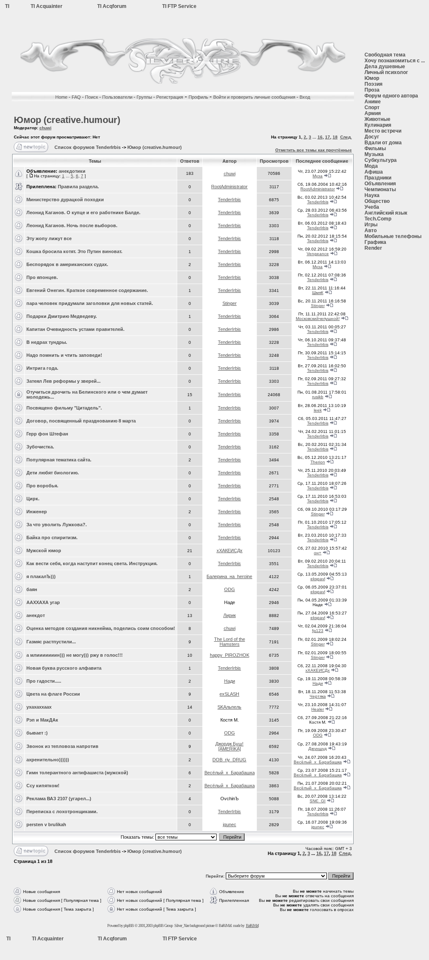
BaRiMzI (252, 925)
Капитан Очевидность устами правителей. (75, 329)
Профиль (199, 97)
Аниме (372, 102)
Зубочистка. (40, 446)
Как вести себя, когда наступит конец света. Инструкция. (92, 563)
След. (346, 137)
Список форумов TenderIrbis (87, 147)
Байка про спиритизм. (52, 537)
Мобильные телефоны (392, 236)
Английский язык (385, 213)
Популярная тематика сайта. (58, 459)
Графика (375, 242)
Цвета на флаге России (53, 693)
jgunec (229, 824)
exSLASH (229, 693)
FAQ (76, 97)
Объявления (380, 184)
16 (320, 137)
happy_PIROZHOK (229, 655)
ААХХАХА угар (43, 602)
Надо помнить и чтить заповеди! (64, 355)
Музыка (374, 154)
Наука (372, 195)
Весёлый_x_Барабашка (318, 762)
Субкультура (380, 160)
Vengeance (318, 253)
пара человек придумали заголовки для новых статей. (89, 303)
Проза (372, 90)
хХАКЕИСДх (230, 550)
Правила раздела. (78, 186)
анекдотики (72, 171)
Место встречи (382, 131)
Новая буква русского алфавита (63, 668)
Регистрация (169, 97)
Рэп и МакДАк (42, 719)
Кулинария (377, 125)
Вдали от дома (383, 143)
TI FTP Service (179, 6)
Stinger (229, 303)
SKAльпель (229, 706)
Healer (317, 709)
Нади (229, 681)
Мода (371, 166)
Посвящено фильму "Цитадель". (64, 407)
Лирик (229, 615)
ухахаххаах (39, 706)
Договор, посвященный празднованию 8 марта (81, 420)
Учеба (371, 207)
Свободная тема (385, 55)
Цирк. (32, 498)
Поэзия (373, 84)
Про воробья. (42, 485)
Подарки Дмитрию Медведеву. (61, 316)
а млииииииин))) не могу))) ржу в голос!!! (74, 655)
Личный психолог (386, 72)
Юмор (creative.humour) (67, 120)
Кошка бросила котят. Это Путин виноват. (74, 251)
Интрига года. (42, 368)
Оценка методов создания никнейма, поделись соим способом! (100, 628)
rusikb (317, 396)
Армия (372, 113)
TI (7, 6)
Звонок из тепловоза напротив (62, 746)
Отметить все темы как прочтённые (313, 150)
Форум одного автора (391, 96)
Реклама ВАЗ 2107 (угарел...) (58, 798)
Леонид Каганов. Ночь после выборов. (71, 225)
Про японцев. (42, 277)
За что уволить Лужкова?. (56, 524)
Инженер (36, 511)
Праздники (377, 178)
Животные (377, 119)
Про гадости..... (43, 681)
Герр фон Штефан (47, 433)
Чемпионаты (380, 189)
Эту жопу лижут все (49, 238)
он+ (317, 552)
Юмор (371, 78)
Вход (305, 97)
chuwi (45, 127)
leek (318, 410)
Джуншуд (317, 748)
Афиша (373, 172)
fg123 (317, 630)
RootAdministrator (229, 186)
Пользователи (117, 97)
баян (31, 589)
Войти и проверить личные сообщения (255, 97)
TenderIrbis (229, 199)
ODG (229, 589)
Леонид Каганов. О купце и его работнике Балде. (83, 212)
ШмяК (317, 292)
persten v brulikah (46, 824)
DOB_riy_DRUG (229, 759)
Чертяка (318, 696)
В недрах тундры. (46, 342)
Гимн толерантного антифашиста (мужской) (77, 772)
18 (335, 137)
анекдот (35, 615)
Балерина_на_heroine (229, 576)
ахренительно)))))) (47, 759)
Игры (370, 225)
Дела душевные (384, 66)
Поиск (91, 97)
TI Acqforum (112, 6)
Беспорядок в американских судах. (67, 264)
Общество (377, 201)
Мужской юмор (43, 550)
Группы (144, 97)
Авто (370, 230)
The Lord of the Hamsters (229, 642)
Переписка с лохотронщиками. (62, 811)
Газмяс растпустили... (51, 641)
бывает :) (37, 732)
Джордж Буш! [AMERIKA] (229, 746)
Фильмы (375, 148)
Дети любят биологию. (52, 472)
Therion (317, 462)
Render (373, 248)
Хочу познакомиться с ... (394, 61)
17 (327, 137)
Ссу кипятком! (42, 785)
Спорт (372, 107)
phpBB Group (163, 925)
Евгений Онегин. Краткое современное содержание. (87, 290)
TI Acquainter (46, 6)
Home (61, 97)
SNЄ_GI (318, 801)
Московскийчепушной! (318, 318)
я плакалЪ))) (41, 576)
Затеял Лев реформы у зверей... (63, 381)
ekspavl (317, 578)
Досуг (371, 137)
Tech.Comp (377, 219)
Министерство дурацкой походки (65, 199)
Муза (318, 176)
